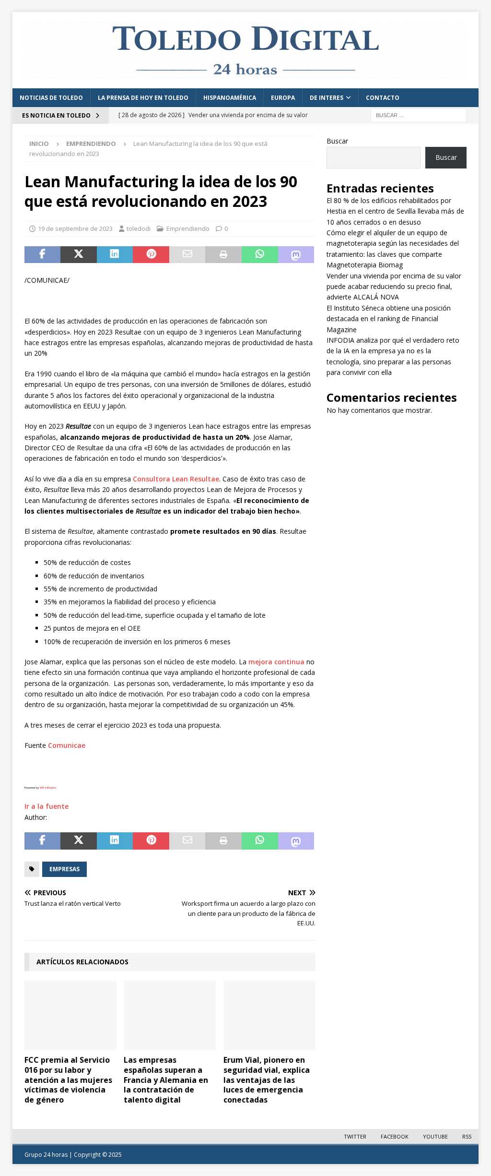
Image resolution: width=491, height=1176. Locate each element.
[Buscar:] (419, 114)
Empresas (64, 869)
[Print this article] (223, 255)
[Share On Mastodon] (296, 255)
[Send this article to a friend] (187, 255)
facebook (395, 1136)
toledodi (139, 228)
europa (283, 98)
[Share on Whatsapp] (260, 255)
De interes (326, 98)
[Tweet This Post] (78, 255)
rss (466, 1136)
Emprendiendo (188, 228)
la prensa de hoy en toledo (143, 98)
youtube (435, 1136)
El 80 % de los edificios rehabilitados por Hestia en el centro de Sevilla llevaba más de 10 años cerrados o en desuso (395, 211)
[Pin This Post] (151, 255)
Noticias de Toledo (51, 98)
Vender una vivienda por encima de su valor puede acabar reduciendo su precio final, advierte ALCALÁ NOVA (394, 286)
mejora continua (276, 661)
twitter (355, 1136)
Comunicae (66, 745)
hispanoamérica (229, 98)
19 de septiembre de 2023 (75, 228)
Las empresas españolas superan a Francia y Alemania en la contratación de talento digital (166, 1080)
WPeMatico (48, 788)
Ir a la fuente (46, 806)
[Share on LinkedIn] (115, 255)
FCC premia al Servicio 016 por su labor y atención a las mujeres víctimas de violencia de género (68, 1080)
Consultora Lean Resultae (176, 478)
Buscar (337, 140)
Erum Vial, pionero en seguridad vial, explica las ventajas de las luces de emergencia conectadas (266, 1080)
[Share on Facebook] (42, 255)
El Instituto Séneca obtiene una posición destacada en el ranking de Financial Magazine (389, 318)
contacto (382, 98)
